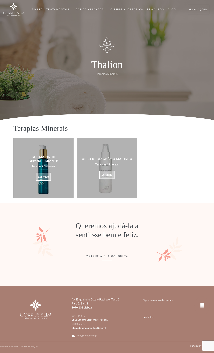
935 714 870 (78, 315)
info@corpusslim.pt (87, 335)
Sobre (37, 9)
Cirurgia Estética (127, 9)
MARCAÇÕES (198, 9)
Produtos (155, 9)
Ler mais (43, 176)
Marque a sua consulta (107, 256)
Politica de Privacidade (9, 346)
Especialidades (90, 9)
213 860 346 (78, 324)
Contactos (148, 317)
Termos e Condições (29, 346)
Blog (172, 9)
